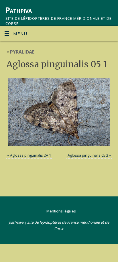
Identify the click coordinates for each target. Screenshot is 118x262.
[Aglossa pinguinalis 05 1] (59, 112)
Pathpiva (18, 10)
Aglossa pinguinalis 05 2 (88, 155)
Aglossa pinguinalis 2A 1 (30, 155)
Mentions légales (61, 211)
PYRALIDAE (20, 52)
